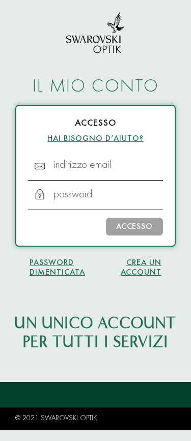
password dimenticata (57, 268)
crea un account (141, 268)
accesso (134, 227)
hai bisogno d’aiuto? (95, 139)
